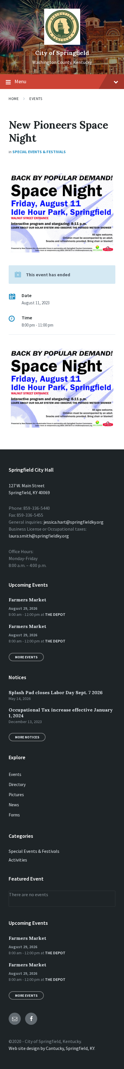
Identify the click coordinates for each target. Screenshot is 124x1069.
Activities (18, 860)
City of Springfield (62, 52)
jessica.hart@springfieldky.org (74, 522)
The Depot (55, 614)
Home (14, 98)
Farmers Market (27, 600)
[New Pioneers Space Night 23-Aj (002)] (62, 428)
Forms (14, 815)
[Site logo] (62, 43)
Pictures (16, 794)
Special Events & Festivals (39, 151)
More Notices (27, 737)
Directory (17, 784)
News (14, 804)
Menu (20, 81)
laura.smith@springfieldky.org (39, 536)
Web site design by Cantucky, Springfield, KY (51, 1048)
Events (35, 98)
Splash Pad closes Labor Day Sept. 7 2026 (56, 692)
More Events (26, 657)
